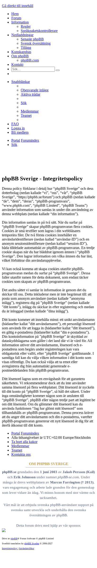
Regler (26, 26)
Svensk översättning (36, 43)
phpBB (14, 538)
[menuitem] (34, 90)
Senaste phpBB (32, 39)
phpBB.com (30, 60)
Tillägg (26, 48)
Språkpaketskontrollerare (39, 31)
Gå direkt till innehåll (17, 6)
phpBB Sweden (31, 543)
